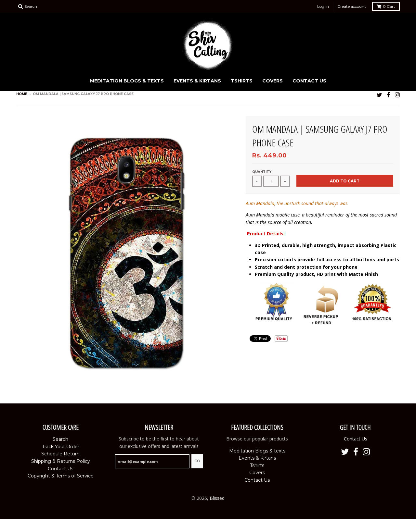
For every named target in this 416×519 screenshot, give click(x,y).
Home (21, 94)
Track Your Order (60, 447)
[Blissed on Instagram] (397, 94)
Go (197, 461)
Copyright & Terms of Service (61, 476)
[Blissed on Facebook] (388, 94)
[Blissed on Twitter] (379, 94)
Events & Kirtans (197, 81)
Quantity (261, 172)
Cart (389, 6)
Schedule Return (60, 454)
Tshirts (242, 81)
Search (60, 439)
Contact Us (309, 81)
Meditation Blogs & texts (127, 81)
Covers (272, 81)
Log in (323, 6)
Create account (351, 6)
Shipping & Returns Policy (60, 461)
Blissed (217, 498)
